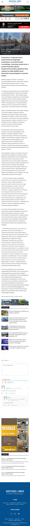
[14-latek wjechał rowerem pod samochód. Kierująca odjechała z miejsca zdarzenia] (4, 327)
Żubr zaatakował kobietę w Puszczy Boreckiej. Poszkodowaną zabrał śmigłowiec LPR (18, 334)
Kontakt (22, 519)
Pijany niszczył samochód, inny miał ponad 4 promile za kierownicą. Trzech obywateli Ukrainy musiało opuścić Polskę (18, 320)
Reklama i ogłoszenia (9, 519)
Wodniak (23, 399)
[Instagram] (15, 513)
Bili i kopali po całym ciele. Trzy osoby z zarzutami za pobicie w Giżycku (19, 347)
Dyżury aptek (17, 519)
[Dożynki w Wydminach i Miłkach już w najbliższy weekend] (4, 313)
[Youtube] (18, 513)
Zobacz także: (5, 307)
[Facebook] (11, 513)
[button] (2, 2)
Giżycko (9, 31)
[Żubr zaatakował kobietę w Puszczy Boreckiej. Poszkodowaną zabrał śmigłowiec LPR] (4, 334)
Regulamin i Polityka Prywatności (15, 520)
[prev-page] (2, 353)
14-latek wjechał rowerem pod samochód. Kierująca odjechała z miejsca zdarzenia (17, 327)
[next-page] (4, 353)
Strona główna (3, 31)
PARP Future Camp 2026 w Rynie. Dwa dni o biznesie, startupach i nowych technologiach (17, 341)
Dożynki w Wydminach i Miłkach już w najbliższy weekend (19, 312)
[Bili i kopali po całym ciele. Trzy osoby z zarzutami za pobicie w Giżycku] (4, 348)
